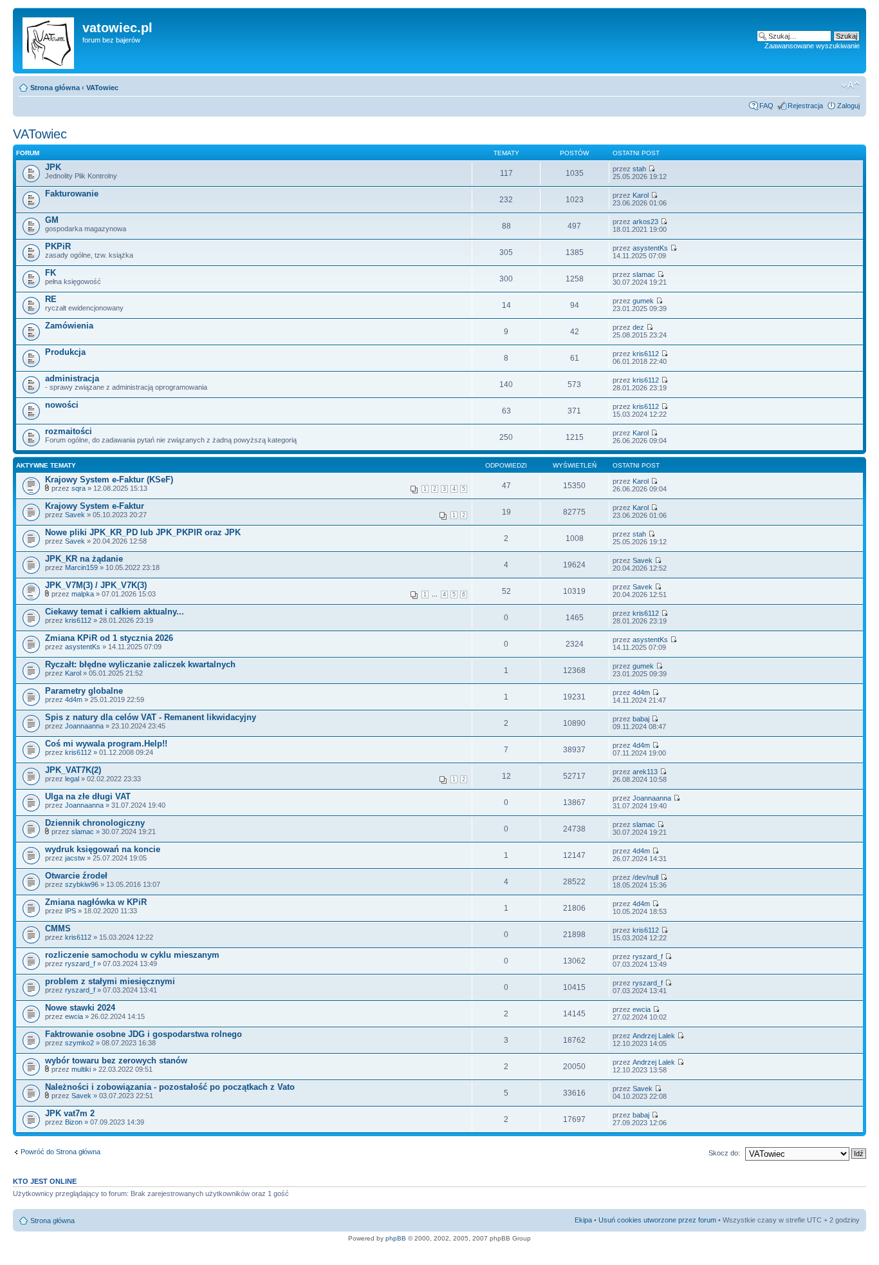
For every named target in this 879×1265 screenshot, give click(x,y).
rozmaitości (68, 431)
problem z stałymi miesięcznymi (110, 981)
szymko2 (79, 1043)
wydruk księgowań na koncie (102, 849)
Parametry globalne (84, 691)
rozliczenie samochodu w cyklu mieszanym (132, 955)
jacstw (75, 858)
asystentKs (650, 248)
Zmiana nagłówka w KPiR (96, 902)
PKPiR (58, 246)
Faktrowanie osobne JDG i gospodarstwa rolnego (143, 1034)
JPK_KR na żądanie (84, 559)
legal (72, 779)
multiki (81, 1069)
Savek (75, 514)
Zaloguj (848, 105)
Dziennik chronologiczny (95, 823)
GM (52, 220)
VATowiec (102, 87)
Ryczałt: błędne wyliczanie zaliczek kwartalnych (140, 664)
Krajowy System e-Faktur (94, 506)
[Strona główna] (49, 40)
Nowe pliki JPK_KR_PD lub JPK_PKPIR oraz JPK (143, 532)
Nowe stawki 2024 (80, 1008)
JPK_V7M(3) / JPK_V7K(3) (96, 585)
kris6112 (646, 353)
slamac (644, 274)
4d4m (73, 699)
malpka (82, 594)
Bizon (73, 1122)
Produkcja (65, 352)
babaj (641, 719)
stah (639, 169)
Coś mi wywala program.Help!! (106, 743)
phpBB (395, 1238)
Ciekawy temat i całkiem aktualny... (114, 611)
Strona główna (55, 87)
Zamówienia (69, 325)
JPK (53, 167)
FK (50, 273)
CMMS (58, 928)
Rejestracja (805, 105)
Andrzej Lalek (654, 1036)
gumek (643, 301)
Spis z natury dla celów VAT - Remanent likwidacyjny (150, 717)
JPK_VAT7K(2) (73, 770)
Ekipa (583, 1220)
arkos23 (645, 221)
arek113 (645, 771)
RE (51, 299)
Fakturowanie (71, 193)
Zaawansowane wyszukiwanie (812, 46)
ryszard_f (80, 963)
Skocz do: (724, 1153)
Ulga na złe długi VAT (88, 796)
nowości (62, 405)
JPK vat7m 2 (70, 1113)
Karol (641, 195)
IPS (70, 911)
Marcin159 (81, 567)
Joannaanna (84, 726)
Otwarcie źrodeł (76, 875)
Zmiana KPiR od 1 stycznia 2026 (109, 638)
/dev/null (645, 877)
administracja (72, 378)
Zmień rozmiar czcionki (850, 85)
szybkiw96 (81, 884)
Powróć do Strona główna (60, 1152)
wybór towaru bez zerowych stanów (116, 1060)
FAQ (766, 105)
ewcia (74, 1016)
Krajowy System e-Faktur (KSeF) (109, 479)
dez (638, 327)
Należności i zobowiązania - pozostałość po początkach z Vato (170, 1087)
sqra (78, 488)
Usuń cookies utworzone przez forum (657, 1220)
